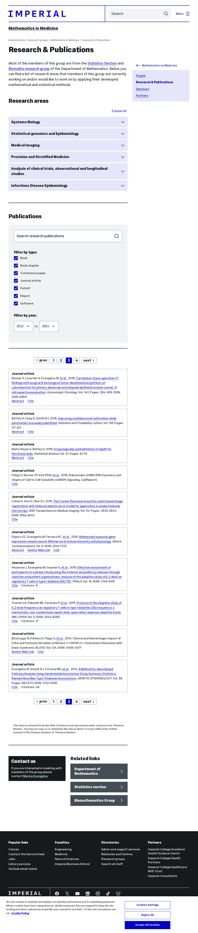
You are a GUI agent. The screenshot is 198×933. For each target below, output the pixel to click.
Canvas (14, 849)
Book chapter (29, 265)
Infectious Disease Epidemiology (39, 185)
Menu (179, 13)
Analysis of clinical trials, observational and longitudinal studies (59, 171)
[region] (99, 914)
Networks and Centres (117, 854)
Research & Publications (96, 40)
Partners (142, 95)
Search (116, 236)
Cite (31, 401)
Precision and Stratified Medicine (40, 157)
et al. (63, 378)
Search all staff (112, 864)
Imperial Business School (72, 864)
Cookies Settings (148, 905)
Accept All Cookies (147, 924)
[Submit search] (166, 14)
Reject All (147, 915)
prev (43, 360)
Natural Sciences (67, 859)
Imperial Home (17, 40)
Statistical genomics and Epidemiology (45, 133)
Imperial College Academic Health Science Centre (166, 851)
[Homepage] (57, 13)
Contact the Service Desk (26, 854)
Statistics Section (102, 63)
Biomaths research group (29, 68)
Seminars (142, 89)
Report (25, 296)
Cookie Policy (20, 913)
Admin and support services (120, 849)
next (87, 360)
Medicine (61, 854)
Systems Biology (25, 122)
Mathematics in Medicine (33, 28)
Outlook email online (23, 869)
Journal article (30, 280)
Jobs (12, 859)
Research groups (38, 40)
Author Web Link (39, 550)
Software (26, 303)
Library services (20, 864)
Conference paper (33, 273)
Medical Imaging (25, 145)
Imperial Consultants (162, 876)
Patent (25, 288)
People (141, 75)
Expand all (119, 111)
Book (23, 258)
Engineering (63, 849)
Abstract (18, 401)
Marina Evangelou (35, 776)
